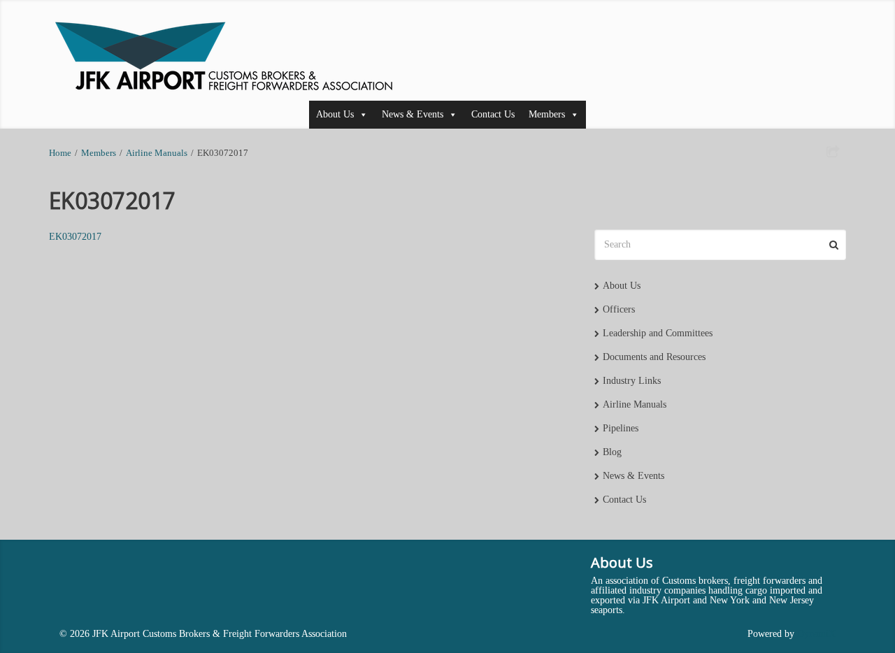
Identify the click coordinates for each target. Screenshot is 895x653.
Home (60, 153)
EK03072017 (75, 236)
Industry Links (632, 380)
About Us (335, 114)
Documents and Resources (654, 357)
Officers (619, 309)
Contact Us (493, 114)
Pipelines (620, 428)
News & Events (412, 114)
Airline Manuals (156, 153)
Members (547, 114)
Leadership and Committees (658, 333)
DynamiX (816, 634)
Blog (612, 452)
